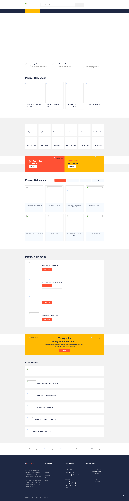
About (55, 11)
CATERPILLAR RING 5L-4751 (53, 105)
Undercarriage (71, 132)
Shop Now (32, 166)
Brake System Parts (98, 132)
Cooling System (44, 145)
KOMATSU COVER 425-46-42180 (50, 265)
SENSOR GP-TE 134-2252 (94, 105)
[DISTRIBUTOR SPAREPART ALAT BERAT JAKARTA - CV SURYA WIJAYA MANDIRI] (26, 5)
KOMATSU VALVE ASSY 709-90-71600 (47, 383)
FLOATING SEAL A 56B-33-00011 (74, 234)
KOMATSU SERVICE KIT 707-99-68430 (52, 282)
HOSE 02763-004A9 (94, 205)
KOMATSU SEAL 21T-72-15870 (50, 316)
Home (43, 11)
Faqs (60, 11)
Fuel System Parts (31, 145)
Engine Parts (31, 132)
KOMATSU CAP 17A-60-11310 (45, 407)
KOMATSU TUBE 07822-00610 (34, 205)
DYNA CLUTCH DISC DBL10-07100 (46, 395)
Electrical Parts (84, 132)
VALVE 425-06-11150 (95, 234)
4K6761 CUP (54, 234)
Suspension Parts (84, 145)
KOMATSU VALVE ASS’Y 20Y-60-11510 (42, 431)
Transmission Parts (58, 132)
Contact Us (66, 11)
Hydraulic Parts (44, 132)
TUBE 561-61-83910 (54, 205)
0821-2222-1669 (70, 472)
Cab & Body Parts (58, 145)
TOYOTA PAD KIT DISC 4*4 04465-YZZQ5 (74, 206)
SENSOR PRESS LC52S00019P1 (72, 105)
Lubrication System (71, 145)
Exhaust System (98, 145)
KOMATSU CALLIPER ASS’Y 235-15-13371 (45, 419)
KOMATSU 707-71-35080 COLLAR (34, 105)
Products (49, 11)
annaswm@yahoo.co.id (72, 475)
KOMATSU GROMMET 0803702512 (45, 371)
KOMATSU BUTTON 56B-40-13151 (51, 299)
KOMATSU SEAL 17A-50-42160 (34, 234)
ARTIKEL (47, 472)
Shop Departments (33, 11)
